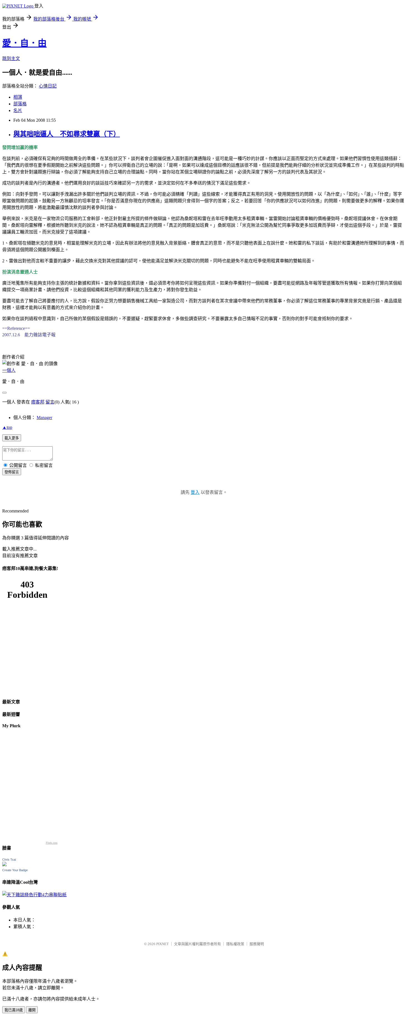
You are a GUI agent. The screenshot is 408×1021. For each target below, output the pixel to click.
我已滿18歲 (13, 1010)
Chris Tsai (9, 859)
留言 (50, 402)
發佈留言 (11, 472)
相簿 (17, 97)
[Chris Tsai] (4, 864)
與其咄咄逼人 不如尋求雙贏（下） (66, 134)
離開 (32, 1010)
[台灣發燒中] (34, 894)
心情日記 (48, 86)
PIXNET (162, 944)
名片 (17, 110)
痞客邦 (37, 402)
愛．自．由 (24, 43)
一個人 (9, 370)
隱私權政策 (235, 944)
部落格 (20, 103)
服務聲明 (257, 944)
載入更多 (11, 438)
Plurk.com (51, 842)
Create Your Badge (15, 870)
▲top (7, 427)
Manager (44, 417)
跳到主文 (11, 58)
